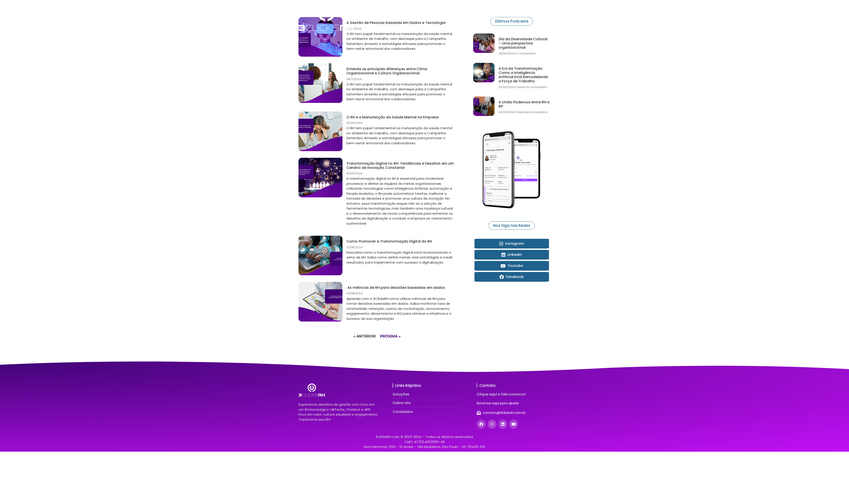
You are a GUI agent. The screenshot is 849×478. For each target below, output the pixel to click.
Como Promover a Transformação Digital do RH (389, 241)
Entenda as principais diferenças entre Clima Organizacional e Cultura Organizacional (386, 71)
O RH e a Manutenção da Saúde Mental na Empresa (392, 117)
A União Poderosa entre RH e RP (524, 104)
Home (445, 17)
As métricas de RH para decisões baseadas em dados (395, 287)
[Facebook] (481, 424)
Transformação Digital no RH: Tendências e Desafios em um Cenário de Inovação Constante (400, 165)
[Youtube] (513, 424)
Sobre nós (491, 17)
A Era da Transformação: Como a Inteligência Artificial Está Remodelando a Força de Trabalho (523, 75)
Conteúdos (518, 17)
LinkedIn (514, 254)
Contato (543, 17)
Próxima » (390, 336)
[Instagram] (492, 424)
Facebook (514, 276)
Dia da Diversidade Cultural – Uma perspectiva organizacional (523, 43)
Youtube (515, 265)
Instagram (514, 243)
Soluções (466, 17)
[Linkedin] (502, 424)
